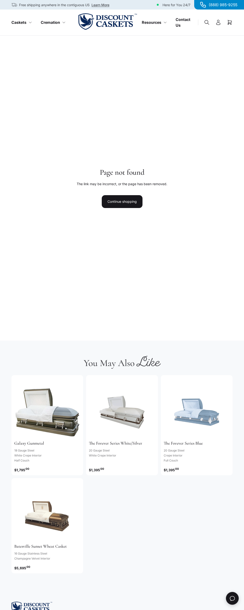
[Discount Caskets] (107, 21)
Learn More (100, 5)
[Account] (218, 22)
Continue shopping (122, 201)
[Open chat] (232, 598)
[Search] (207, 22)
